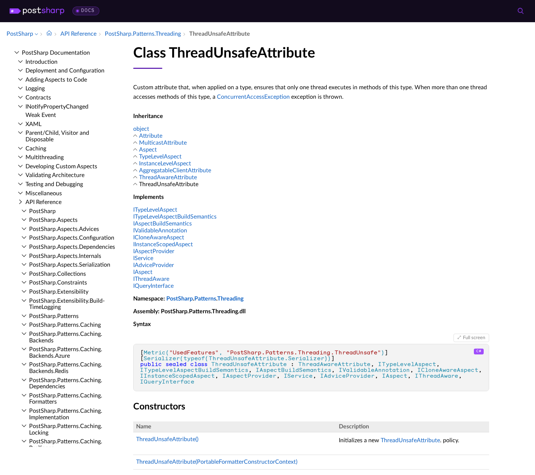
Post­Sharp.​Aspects (53, 220)
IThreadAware (151, 279)
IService (143, 258)
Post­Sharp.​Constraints (58, 283)
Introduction (41, 62)
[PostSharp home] (37, 11)
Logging (35, 88)
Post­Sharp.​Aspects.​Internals (65, 256)
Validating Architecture (54, 175)
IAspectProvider (153, 251)
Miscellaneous (43, 193)
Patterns (205, 299)
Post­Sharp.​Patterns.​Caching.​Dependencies (65, 383)
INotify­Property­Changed (56, 107)
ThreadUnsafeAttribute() (167, 439)
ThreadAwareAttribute (168, 177)
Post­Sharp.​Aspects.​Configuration (71, 238)
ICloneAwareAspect (158, 237)
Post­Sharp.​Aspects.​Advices (64, 229)
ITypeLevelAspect (155, 210)
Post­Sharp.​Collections (57, 274)
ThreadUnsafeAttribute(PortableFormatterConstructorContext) (216, 462)
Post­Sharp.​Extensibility (58, 292)
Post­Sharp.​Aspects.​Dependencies (72, 247)
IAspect (142, 272)
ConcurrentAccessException (253, 97)
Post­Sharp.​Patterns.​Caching (65, 325)
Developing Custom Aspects (61, 166)
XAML (33, 124)
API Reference (43, 202)
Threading (230, 299)
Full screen (474, 337)
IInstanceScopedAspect (163, 244)
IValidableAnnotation (160, 230)
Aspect (148, 150)
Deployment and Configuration (64, 71)
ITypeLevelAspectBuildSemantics (175, 217)
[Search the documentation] (520, 11)
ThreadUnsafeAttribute (410, 440)
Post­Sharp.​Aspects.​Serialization (69, 265)
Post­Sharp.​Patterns (54, 316)
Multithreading (44, 157)
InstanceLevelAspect (165, 163)
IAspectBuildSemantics (162, 224)
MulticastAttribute (163, 143)
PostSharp (179, 299)
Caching (35, 149)
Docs (88, 10)
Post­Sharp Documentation (56, 53)
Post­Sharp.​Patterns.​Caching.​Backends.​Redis (65, 368)
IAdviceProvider (153, 265)
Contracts (38, 98)
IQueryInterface (153, 286)
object (141, 129)
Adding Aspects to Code (56, 80)
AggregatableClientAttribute (175, 170)
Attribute (150, 136)
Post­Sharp (42, 211)
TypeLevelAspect (160, 157)
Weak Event (40, 115)
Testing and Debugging (54, 184)
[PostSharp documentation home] (49, 34)
